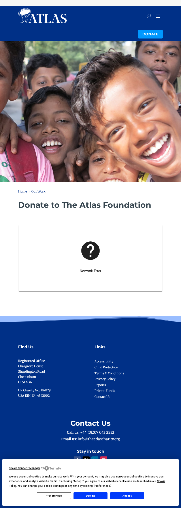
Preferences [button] (102, 485)
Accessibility (103, 361)
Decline (90, 495)
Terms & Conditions (109, 373)
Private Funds (104, 391)
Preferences (54, 495)
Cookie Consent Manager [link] (24, 468)
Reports (100, 385)
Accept (127, 495)
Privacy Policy (104, 379)
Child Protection (106, 367)
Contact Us (102, 397)
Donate (150, 34)
